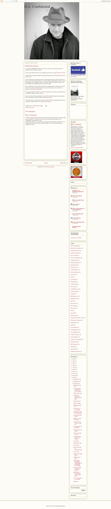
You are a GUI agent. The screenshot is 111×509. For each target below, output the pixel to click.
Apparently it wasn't (47, 97)
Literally (41, 93)
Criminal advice (74, 260)
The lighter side (74, 329)
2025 (73, 359)
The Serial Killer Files (77, 213)
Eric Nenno (73, 267)
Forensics (73, 274)
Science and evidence (76, 320)
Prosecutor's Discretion (78, 222)
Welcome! (75, 481)
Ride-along (73, 315)
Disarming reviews (75, 262)
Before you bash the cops (77, 419)
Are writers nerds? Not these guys (77, 412)
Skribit (72, 325)
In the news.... (76, 451)
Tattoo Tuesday (77, 403)
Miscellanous (74, 298)
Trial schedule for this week (77, 427)
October (76, 383)
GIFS (72, 277)
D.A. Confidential (37, 6)
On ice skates (31, 81)
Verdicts (73, 346)
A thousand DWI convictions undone (77, 469)
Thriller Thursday (75, 334)
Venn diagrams (74, 344)
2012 (73, 371)
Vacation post (74, 341)
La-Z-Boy (49, 101)
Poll (71, 310)
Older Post (63, 163)
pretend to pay (59, 75)
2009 (73, 377)
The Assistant (74, 327)
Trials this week (77, 401)
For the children (74, 272)
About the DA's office (76, 248)
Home (46, 163)
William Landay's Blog (78, 200)
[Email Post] (46, 105)
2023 (73, 361)
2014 (73, 367)
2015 (73, 365)
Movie (72, 301)
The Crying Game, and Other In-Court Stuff (77, 397)
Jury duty (73, 286)
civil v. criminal (74, 255)
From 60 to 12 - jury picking (77, 409)
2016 (73, 363)
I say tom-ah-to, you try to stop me (77, 423)
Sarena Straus (76, 204)
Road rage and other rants (77, 317)
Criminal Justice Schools (76, 227)
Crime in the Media (75, 257)
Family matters (74, 269)
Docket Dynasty (76, 218)
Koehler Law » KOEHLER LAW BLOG (78, 191)
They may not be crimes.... (77, 434)
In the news (31, 107)
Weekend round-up (75, 351)
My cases (73, 303)
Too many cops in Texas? (77, 430)
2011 (73, 373)
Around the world (75, 250)
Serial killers (73, 322)
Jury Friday (76, 441)
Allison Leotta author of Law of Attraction (78, 209)
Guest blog (73, 281)
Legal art (73, 293)
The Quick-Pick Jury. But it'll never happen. (77, 390)
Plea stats (73, 308)
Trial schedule (74, 337)
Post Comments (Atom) (49, 166)
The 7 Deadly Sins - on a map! (77, 479)
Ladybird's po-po (75, 289)
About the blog (74, 245)
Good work (73, 279)
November (76, 381)
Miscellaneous (74, 296)
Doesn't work (62, 72)
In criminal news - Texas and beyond (77, 438)
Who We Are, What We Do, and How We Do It (77, 474)
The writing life (74, 332)
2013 (73, 369)
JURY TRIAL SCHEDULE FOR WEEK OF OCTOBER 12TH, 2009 (77, 463)
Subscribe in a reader (76, 237)
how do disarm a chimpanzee (35, 89)
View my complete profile (77, 147)
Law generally (74, 291)
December (76, 379)
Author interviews (75, 253)
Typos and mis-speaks (76, 339)
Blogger (63, 506)
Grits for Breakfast (77, 196)
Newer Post (28, 163)
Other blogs (73, 305)
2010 (73, 375)
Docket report (74, 265)
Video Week (73, 349)
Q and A (73, 313)
